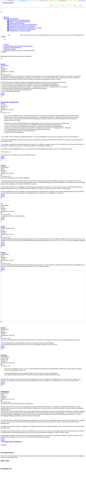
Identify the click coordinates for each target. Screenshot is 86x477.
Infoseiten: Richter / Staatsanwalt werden (20, 30)
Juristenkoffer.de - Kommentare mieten (19, 20)
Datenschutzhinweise (17, 472)
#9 (1, 400)
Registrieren (15, 35)
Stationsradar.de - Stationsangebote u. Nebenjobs (22, 26)
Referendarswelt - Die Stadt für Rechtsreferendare (22, 29)
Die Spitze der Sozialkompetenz (10, 102)
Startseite (6, 44)
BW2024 (3, 165)
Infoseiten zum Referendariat (16, 23)
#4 (1, 213)
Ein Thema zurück (7, 441)
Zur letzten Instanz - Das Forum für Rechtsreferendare (18, 46)
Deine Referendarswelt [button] (12, 18)
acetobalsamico (5, 391)
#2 (1, 111)
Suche (7, 17)
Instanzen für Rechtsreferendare (12, 47)
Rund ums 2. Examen (10, 49)
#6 (1, 262)
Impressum (5, 475)
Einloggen (5, 35)
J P (2, 204)
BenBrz (3, 226)
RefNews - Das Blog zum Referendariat (19, 21)
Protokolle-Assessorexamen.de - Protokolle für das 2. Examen (25, 27)
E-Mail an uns (6, 472)
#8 (1, 364)
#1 (1, 73)
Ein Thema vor (17, 441)
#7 (1, 337)
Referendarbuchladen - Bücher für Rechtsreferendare (23, 24)
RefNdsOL (4, 355)
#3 (1, 175)
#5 (1, 236)
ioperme (3, 64)
